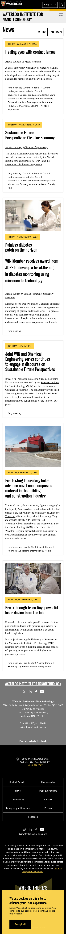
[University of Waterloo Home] (11, 4)
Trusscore (10, 516)
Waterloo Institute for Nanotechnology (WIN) (30, 158)
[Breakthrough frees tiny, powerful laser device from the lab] (33, 578)
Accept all (20, 924)
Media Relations (33, 61)
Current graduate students (33, 95)
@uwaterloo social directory (33, 834)
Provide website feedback (33, 741)
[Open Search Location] (62, 5)
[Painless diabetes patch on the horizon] (33, 216)
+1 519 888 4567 (35, 765)
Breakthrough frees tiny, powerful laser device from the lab (31, 610)
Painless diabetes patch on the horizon (21, 247)
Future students (16, 102)
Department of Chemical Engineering (24, 164)
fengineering (14, 87)
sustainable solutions (33, 397)
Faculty (11, 105)
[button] (50, 5)
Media (48, 550)
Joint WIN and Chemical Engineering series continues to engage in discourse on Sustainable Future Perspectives (30, 361)
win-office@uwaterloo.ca (33, 727)
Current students (30, 87)
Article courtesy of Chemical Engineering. (26, 147)
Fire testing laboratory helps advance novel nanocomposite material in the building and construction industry (28, 488)
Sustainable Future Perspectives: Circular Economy (30, 135)
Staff (18, 105)
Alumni (25, 105)
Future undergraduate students (36, 98)
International (36, 550)
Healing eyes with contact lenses (30, 52)
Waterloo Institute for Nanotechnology (33, 684)
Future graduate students (40, 102)
